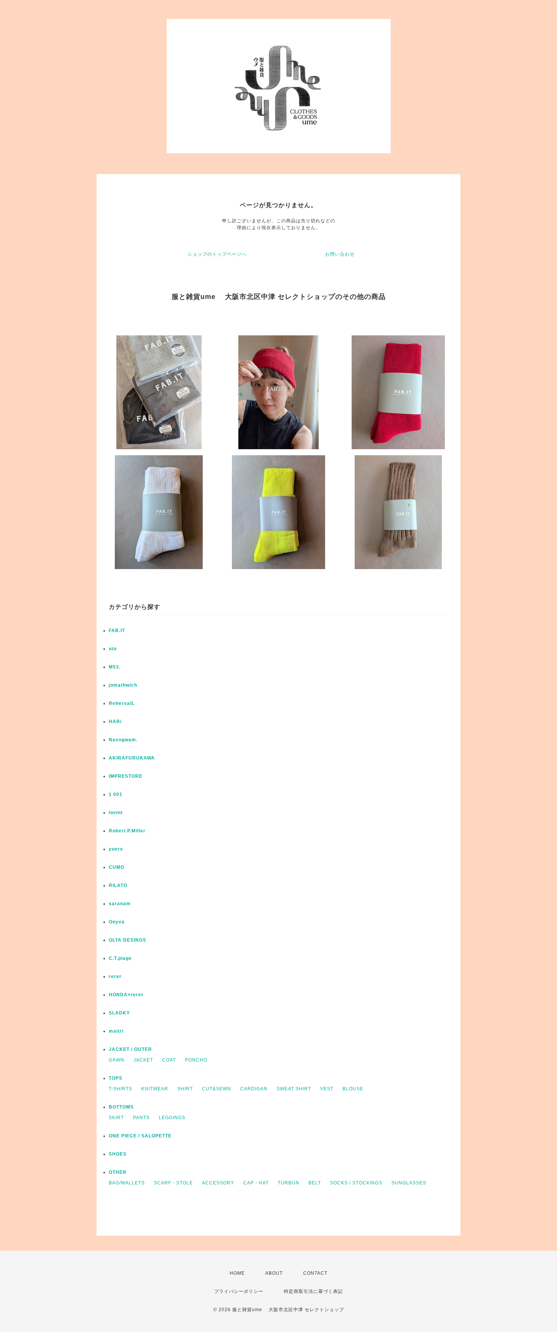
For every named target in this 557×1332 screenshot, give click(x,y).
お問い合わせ (340, 254)
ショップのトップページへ (217, 254)
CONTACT (315, 1273)
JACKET (143, 1060)
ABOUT (274, 1273)
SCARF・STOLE (173, 1183)
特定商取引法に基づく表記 (313, 1291)
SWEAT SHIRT (294, 1088)
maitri (116, 1031)
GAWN (116, 1060)
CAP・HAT (256, 1183)
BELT (314, 1183)
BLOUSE (353, 1088)
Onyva (117, 922)
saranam (120, 903)
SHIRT (185, 1088)
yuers (116, 849)
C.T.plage (120, 958)
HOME (237, 1273)
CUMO (116, 867)
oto (113, 648)
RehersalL (122, 703)
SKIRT (116, 1117)
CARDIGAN (254, 1088)
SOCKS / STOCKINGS (356, 1183)
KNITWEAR (154, 1088)
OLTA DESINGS (127, 940)
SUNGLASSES (408, 1183)
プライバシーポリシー (238, 1291)
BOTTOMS (121, 1107)
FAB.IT (117, 630)
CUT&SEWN (216, 1088)
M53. (114, 667)
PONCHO (196, 1060)
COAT (169, 1060)
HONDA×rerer (126, 994)
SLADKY (119, 1013)
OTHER (118, 1172)
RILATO (118, 885)
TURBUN (288, 1183)
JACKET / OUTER (130, 1049)
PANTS (141, 1117)
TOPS (115, 1078)
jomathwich (123, 685)
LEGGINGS (172, 1117)
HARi (115, 721)
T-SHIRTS (120, 1088)
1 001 (115, 794)
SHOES (118, 1154)
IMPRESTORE (125, 776)
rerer (115, 976)
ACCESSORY (218, 1183)
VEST (326, 1088)
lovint (116, 812)
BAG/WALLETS (127, 1183)
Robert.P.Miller (127, 830)
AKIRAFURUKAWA (132, 758)
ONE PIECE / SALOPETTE (140, 1136)
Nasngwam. (123, 739)
